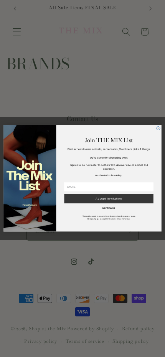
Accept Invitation (109, 198)
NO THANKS (108, 208)
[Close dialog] (158, 128)
